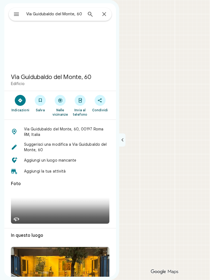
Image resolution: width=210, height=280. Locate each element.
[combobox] (54, 14)
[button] (60, 131)
